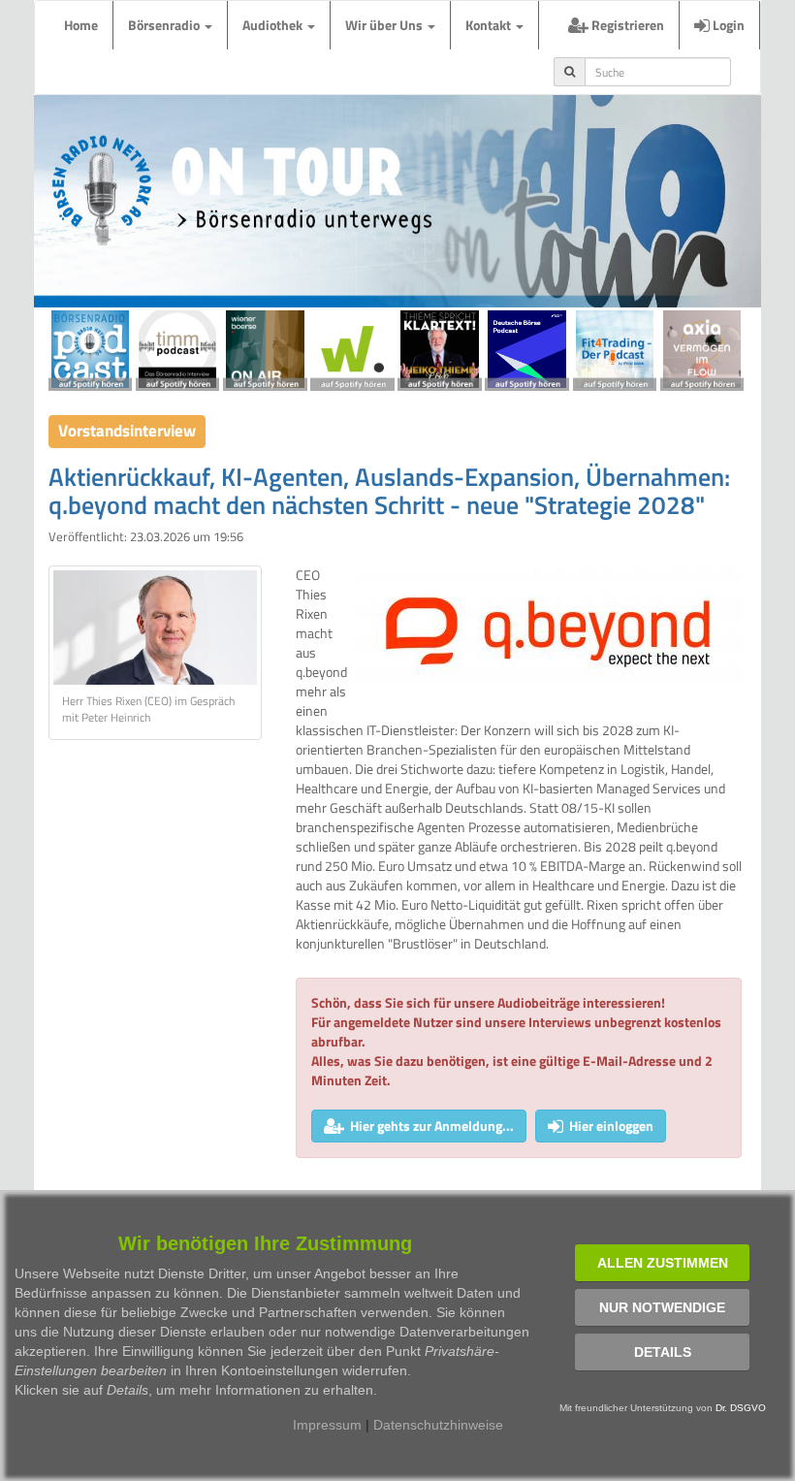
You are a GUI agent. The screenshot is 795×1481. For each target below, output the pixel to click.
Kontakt (489, 25)
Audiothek (273, 25)
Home (81, 25)
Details (662, 1352)
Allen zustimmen (662, 1263)
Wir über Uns (385, 25)
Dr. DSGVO (741, 1407)
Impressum (327, 1425)
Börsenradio (165, 25)
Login (727, 25)
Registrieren (626, 25)
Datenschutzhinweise (438, 1425)
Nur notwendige (662, 1307)
